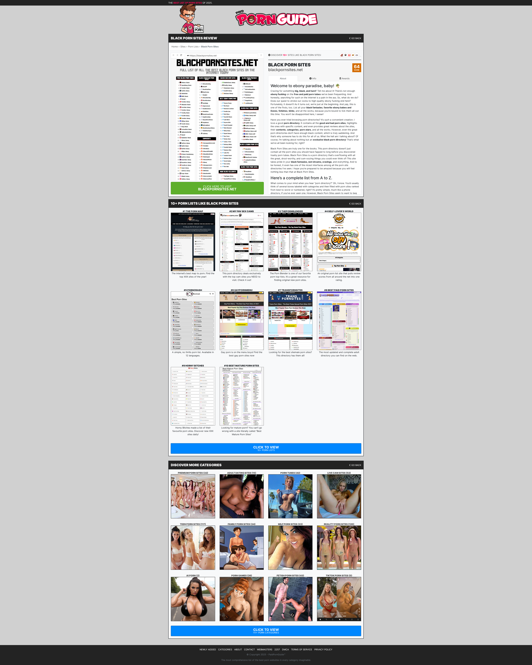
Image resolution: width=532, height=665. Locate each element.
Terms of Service (301, 649)
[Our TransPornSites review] (290, 320)
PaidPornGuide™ (276, 654)
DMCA (285, 649)
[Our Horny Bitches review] (193, 396)
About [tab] (283, 78)
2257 (277, 649)
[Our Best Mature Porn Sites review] (242, 396)
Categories (225, 649)
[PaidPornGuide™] (187, 18)
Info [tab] (314, 78)
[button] (217, 188)
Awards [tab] (345, 78)
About (238, 649)
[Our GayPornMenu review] (242, 320)
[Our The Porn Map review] (193, 242)
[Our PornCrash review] (193, 320)
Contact (249, 649)
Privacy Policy (323, 649)
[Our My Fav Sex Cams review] (242, 242)
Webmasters (264, 649)
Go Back (356, 38)
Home (175, 46)
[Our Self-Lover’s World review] (339, 242)
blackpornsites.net (207, 55)
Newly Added (208, 649)
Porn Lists (193, 46)
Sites (183, 46)
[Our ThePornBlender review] (290, 242)
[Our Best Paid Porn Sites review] (339, 320)
